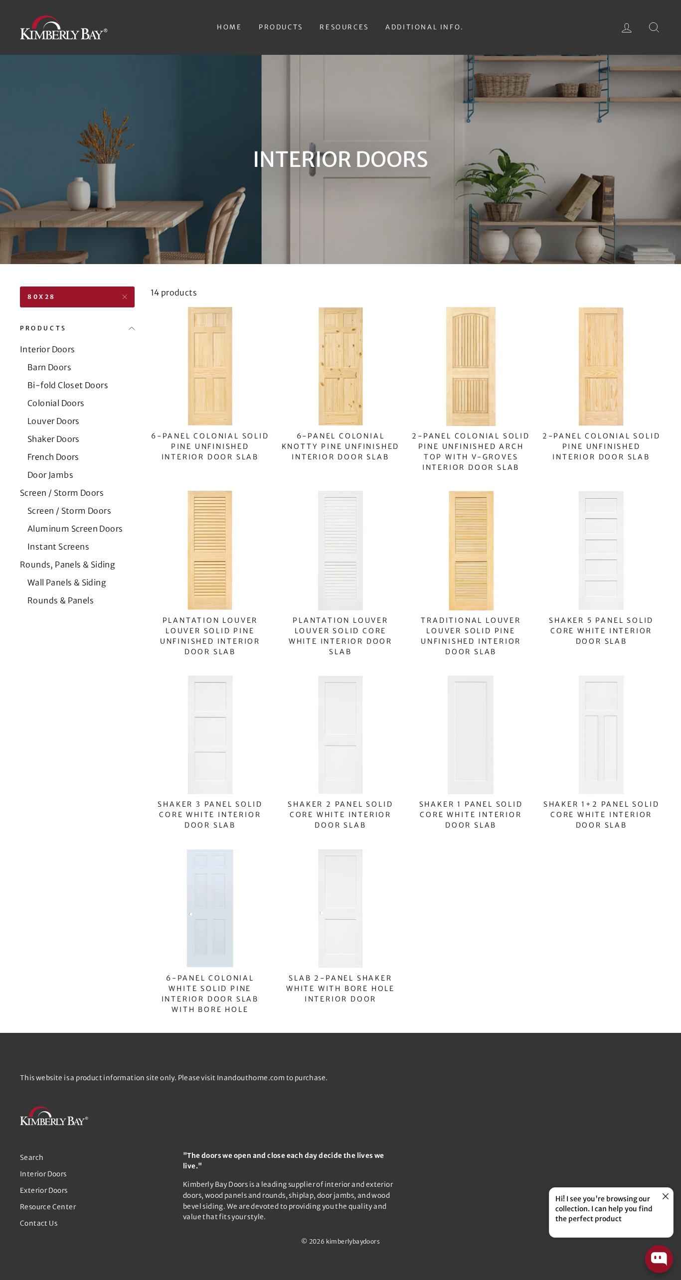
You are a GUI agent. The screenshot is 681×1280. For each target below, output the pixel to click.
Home (229, 27)
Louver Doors (53, 421)
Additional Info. (424, 27)
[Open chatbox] (659, 1259)
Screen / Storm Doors (62, 493)
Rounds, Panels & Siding (67, 564)
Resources (344, 27)
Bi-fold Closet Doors (67, 385)
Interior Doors (47, 349)
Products (281, 27)
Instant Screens (58, 547)
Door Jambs (50, 475)
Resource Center (48, 1207)
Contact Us (38, 1223)
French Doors (53, 457)
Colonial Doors (56, 403)
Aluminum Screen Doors (75, 529)
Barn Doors (49, 367)
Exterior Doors (44, 1190)
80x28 (41, 296)
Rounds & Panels (60, 600)
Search (31, 1157)
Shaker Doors (53, 439)
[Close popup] (664, 1196)
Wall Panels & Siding (66, 582)
